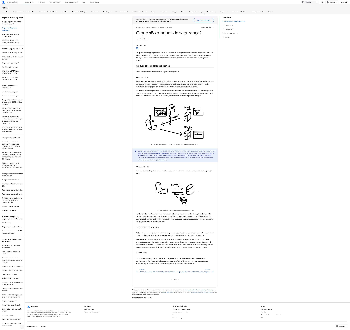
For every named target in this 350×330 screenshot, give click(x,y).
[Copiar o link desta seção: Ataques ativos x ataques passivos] (171, 66)
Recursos (28, 2)
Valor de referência (54, 2)
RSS (262, 318)
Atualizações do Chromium (180, 312)
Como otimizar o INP (122, 12)
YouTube (263, 312)
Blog (84, 2)
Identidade (64, 12)
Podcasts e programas (179, 318)
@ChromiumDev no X (267, 309)
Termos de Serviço (32, 326)
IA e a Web (5, 12)
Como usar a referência (71, 2)
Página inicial (139, 27)
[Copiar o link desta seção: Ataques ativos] (150, 77)
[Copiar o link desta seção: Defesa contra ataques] (160, 227)
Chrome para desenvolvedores (181, 309)
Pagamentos (95, 12)
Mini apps (174, 12)
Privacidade (42, 326)
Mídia (182, 12)
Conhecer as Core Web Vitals (48, 12)
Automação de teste (257, 12)
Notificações (107, 12)
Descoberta (41, 2)
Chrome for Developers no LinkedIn (271, 315)
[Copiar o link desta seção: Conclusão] (148, 253)
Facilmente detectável (239, 12)
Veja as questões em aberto (92, 312)
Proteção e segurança (196, 12)
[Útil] (209, 27)
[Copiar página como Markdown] (144, 38)
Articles (5, 8)
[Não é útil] (212, 27)
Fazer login (344, 2)
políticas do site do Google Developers (202, 292)
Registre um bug (89, 309)
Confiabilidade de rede (140, 12)
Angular (270, 12)
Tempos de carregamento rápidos (23, 12)
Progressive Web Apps (79, 12)
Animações (163, 12)
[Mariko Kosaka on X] (137, 48)
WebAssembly (211, 12)
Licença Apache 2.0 (167, 292)
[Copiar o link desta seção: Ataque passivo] (150, 167)
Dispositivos (224, 12)
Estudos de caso (94, 2)
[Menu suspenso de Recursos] (33, 2)
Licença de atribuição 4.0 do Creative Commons (198, 290)
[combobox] (310, 2)
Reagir (153, 12)
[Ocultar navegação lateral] (22, 327)
